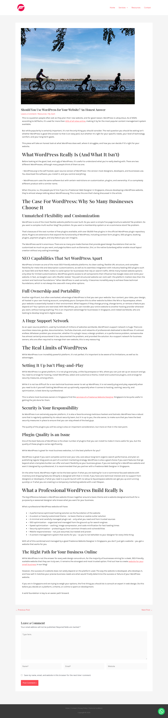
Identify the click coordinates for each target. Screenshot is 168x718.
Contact (147, 7)
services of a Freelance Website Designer (95, 397)
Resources (136, 7)
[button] (127, 7)
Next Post (147, 610)
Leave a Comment (28, 114)
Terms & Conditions (96, 708)
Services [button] (122, 7)
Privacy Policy (82, 708)
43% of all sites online (75, 121)
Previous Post (23, 610)
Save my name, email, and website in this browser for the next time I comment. (57, 675)
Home (112, 7)
